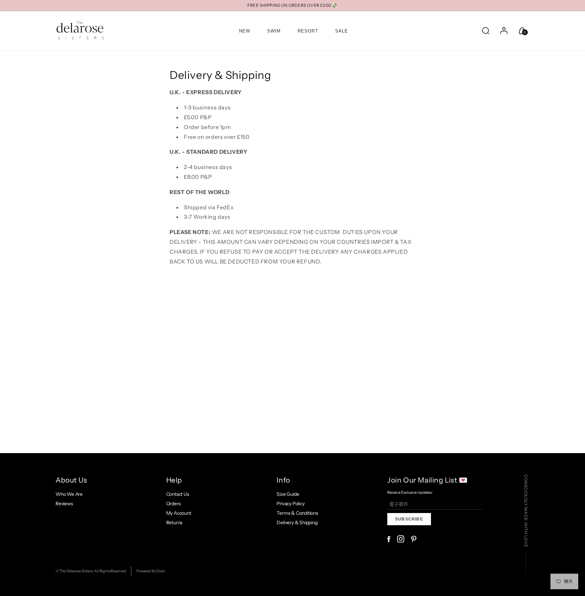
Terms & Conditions (297, 513)
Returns (174, 522)
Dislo (160, 571)
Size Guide (288, 494)
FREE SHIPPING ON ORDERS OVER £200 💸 (292, 5)
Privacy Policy (290, 504)
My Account (178, 513)
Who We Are (69, 494)
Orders (173, 504)
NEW (244, 31)
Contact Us (177, 494)
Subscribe (409, 519)
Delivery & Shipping (297, 522)
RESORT (308, 31)
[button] (485, 30)
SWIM (274, 31)
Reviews (64, 504)
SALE (341, 31)
